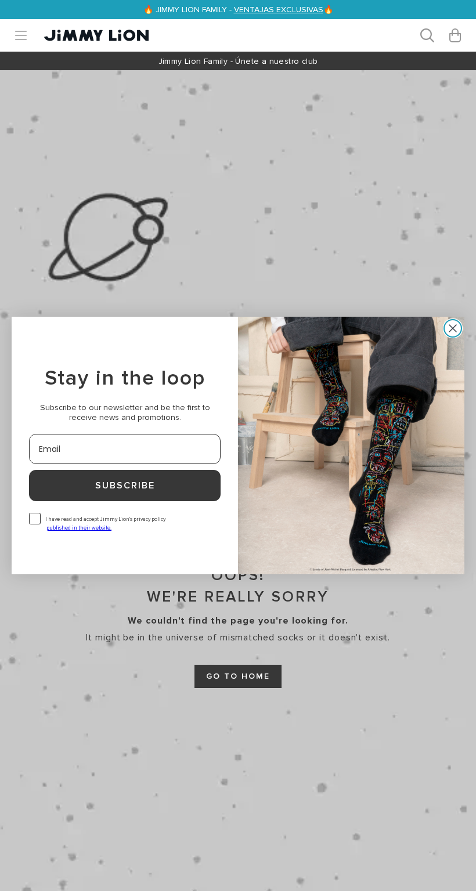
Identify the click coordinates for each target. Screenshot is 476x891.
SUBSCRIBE (125, 485)
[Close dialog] (452, 328)
